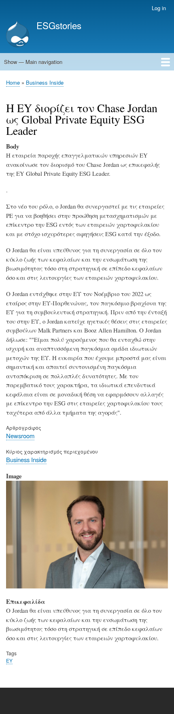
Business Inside (45, 82)
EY (9, 660)
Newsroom (20, 435)
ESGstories (58, 25)
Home (13, 82)
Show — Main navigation (33, 62)
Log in (159, 8)
